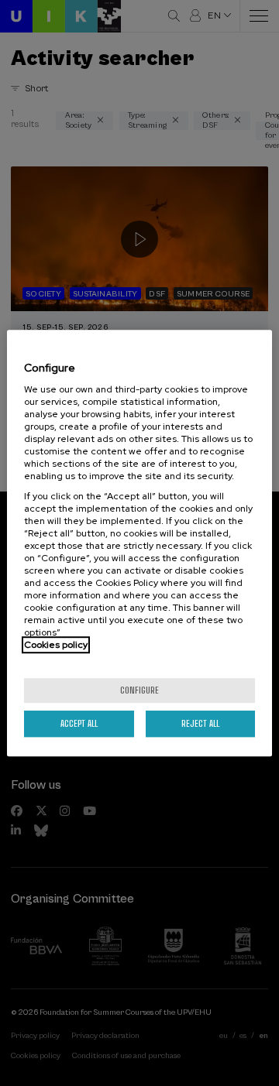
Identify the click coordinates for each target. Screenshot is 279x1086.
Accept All (79, 723)
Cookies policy (56, 645)
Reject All (200, 723)
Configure (139, 690)
